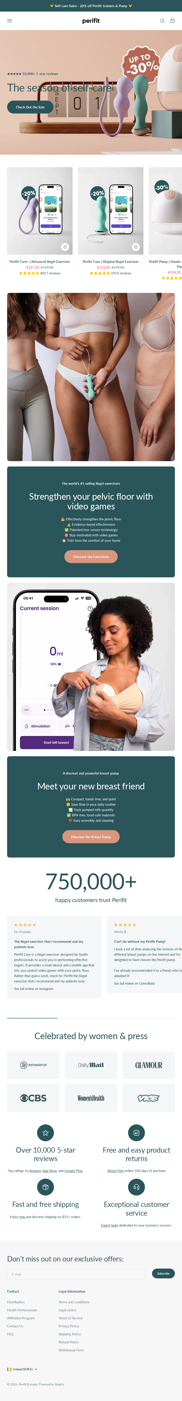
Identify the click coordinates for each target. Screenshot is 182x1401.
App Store (49, 1171)
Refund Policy (69, 1342)
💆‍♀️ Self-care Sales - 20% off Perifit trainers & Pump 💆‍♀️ (91, 6)
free (22, 1217)
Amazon (35, 1171)
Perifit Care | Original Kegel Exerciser (111, 262)
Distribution (15, 1302)
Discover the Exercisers (91, 557)
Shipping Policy (70, 1334)
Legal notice (67, 1310)
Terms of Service (71, 1318)
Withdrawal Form (71, 1350)
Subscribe (163, 1273)
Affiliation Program (20, 1318)
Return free (116, 1171)
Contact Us (15, 1326)
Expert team (109, 1225)
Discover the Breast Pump (91, 837)
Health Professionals (22, 1310)
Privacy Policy (69, 1326)
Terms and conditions (74, 1302)
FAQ (10, 1334)
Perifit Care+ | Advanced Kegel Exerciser (40, 262)
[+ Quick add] (65, 247)
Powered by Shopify (51, 1384)
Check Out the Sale (30, 107)
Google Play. (73, 1171)
